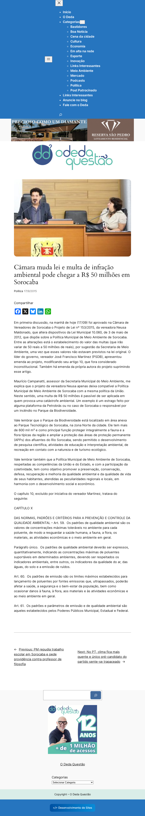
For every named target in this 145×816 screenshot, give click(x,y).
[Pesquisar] (95, 695)
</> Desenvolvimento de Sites (72, 807)
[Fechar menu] (59, 3)
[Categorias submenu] (82, 22)
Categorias (60, 777)
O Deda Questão (72, 764)
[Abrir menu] (48, 59)
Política (18, 291)
